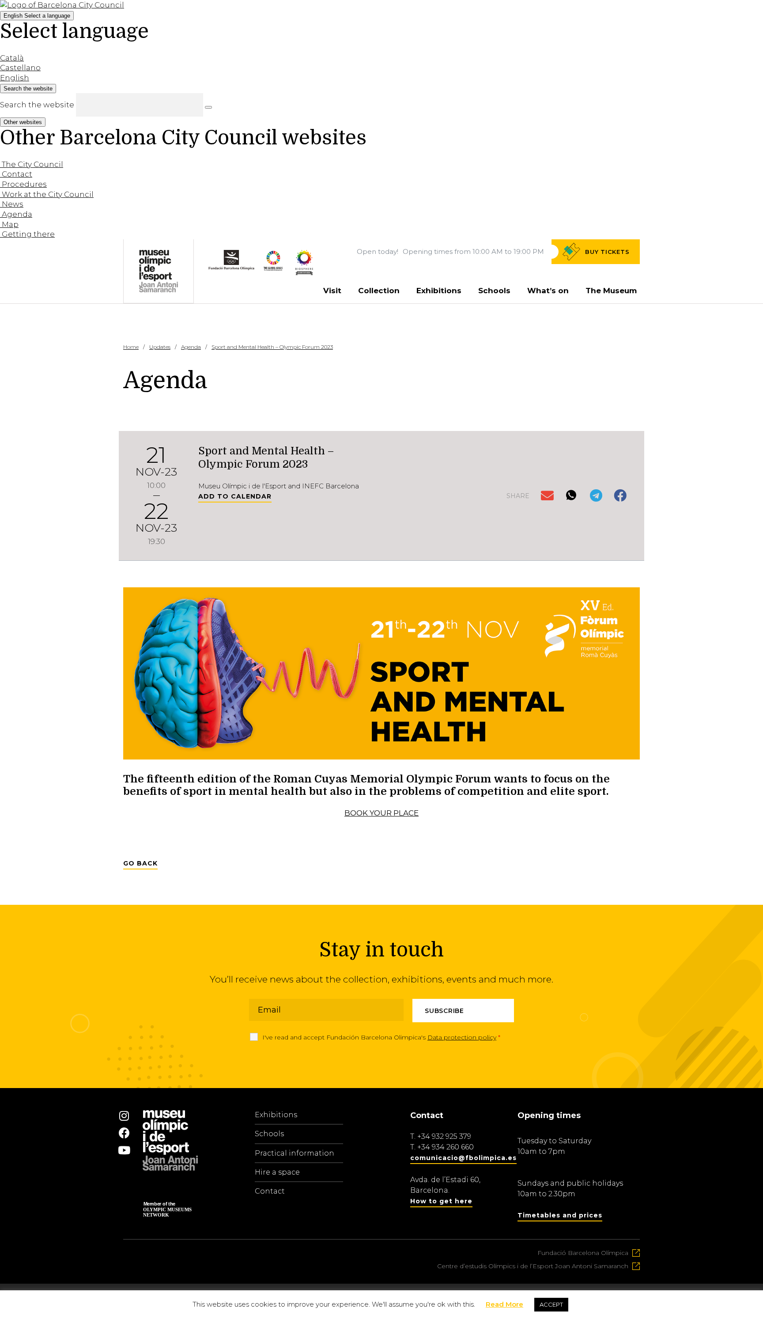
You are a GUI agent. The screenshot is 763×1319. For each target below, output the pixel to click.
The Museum (611, 290)
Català (12, 57)
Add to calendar (235, 496)
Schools (494, 290)
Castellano (20, 67)
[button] (548, 496)
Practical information (294, 1153)
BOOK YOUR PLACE (381, 813)
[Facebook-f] (124, 1132)
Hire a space (277, 1172)
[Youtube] (124, 1150)
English (37, 15)
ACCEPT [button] (551, 1304)
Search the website (37, 104)
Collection (379, 290)
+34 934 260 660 (445, 1147)
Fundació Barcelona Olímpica (582, 1253)
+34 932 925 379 (444, 1136)
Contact (270, 1191)
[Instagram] (124, 1115)
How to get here (441, 1201)
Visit (332, 290)
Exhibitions (438, 290)
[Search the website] (208, 107)
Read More (504, 1304)
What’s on (548, 290)
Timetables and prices (559, 1215)
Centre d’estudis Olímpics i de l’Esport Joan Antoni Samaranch (532, 1266)
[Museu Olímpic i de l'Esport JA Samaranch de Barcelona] (304, 272)
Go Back (140, 863)
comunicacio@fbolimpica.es (463, 1158)
